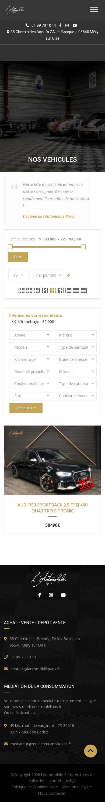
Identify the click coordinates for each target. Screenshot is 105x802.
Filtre (18, 256)
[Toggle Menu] (94, 9)
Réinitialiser (26, 407)
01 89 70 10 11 (23, 657)
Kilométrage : (35, 321)
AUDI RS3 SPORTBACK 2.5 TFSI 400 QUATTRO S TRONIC (53, 508)
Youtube (61, 595)
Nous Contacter (52, 793)
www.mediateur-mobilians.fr (36, 706)
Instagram (49, 595)
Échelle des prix (21, 239)
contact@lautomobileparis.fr (35, 668)
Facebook (38, 595)
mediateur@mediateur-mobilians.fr (40, 743)
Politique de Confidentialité (34, 786)
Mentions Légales (77, 786)
